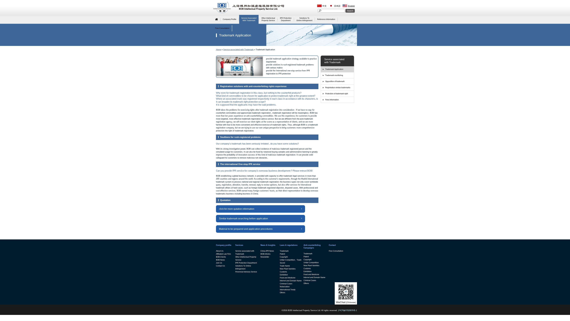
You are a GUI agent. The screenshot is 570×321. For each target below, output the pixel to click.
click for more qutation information (236, 209)
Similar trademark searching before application (243, 218)
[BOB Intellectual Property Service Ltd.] (248, 13)
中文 (324, 6)
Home (218, 49)
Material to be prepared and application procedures (246, 229)
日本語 (337, 6)
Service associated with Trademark (238, 49)
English (351, 6)
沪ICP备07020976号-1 (347, 310)
